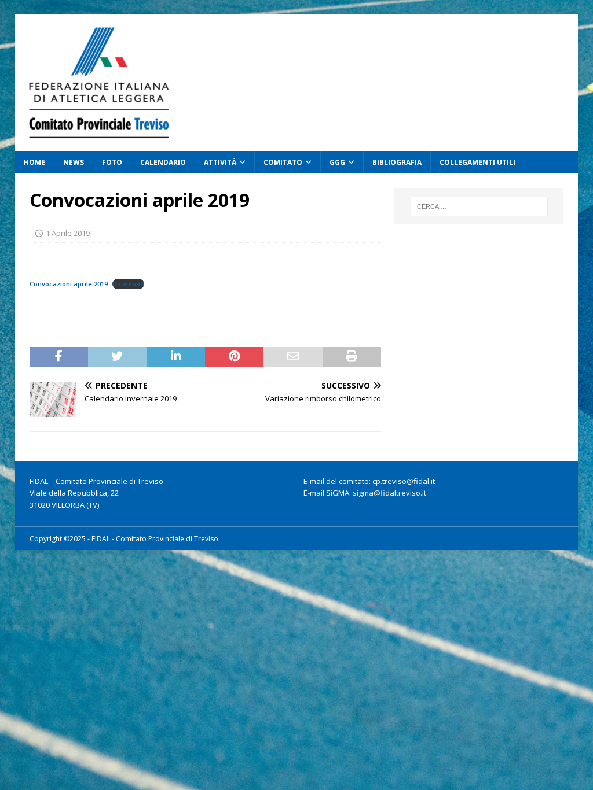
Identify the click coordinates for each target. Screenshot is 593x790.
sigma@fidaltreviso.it (389, 493)
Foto (112, 162)
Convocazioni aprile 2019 (69, 283)
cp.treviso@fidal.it (403, 481)
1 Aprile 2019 (68, 233)
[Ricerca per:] (479, 206)
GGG (337, 162)
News (73, 162)
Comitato (282, 162)
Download (128, 283)
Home (34, 162)
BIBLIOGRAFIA (397, 162)
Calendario (163, 162)
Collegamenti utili (477, 162)
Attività (220, 162)
